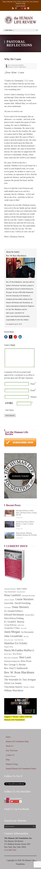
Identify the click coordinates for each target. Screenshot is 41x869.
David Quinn (7, 607)
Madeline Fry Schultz (15, 643)
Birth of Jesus (13, 67)
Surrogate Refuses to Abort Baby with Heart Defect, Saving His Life (26, 513)
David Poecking (23, 603)
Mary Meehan (17, 654)
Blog (4, 1)
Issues (8, 737)
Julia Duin (26, 636)
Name (32, 384)
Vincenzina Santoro (13, 687)
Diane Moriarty (20, 607)
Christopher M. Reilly (28, 595)
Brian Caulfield (12, 595)
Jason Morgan (12, 631)
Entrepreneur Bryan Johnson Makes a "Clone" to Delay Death (25, 524)
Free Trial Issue (12, 750)
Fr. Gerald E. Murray (14, 621)
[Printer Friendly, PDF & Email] (14, 72)
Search (23, 6)
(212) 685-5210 (10, 850)
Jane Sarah (23, 628)
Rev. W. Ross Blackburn (15, 65)
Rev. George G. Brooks (15, 664)
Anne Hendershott (10, 592)
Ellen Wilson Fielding (14, 618)
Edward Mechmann (14, 614)
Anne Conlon (22, 589)
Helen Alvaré (21, 625)
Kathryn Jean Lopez (8, 640)
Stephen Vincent (9, 676)
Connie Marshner (24, 599)
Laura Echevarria (18, 640)
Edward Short (29, 615)
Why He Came (12, 59)
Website (33, 397)
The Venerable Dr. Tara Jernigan (20, 679)
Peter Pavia (26, 661)
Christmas (22, 67)
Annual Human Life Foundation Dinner (21, 769)
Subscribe (10, 1)
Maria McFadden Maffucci (19, 650)
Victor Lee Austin (12, 683)
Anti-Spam (9, 410)
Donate (35, 1)
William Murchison (13, 690)
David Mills (9, 603)
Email (32, 390)
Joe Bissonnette (27, 632)
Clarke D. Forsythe (9, 599)
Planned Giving (20, 3)
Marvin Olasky (8, 654)
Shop (8, 760)
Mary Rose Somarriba (11, 658)
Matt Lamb (25, 657)
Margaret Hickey (8, 647)
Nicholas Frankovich (12, 661)
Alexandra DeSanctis (10, 589)
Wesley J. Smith (28, 687)
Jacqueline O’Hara (12, 628)
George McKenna (10, 625)
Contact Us (24, 1)
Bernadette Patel (21, 592)
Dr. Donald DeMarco (13, 611)
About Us (9, 746)
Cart (30, 1)
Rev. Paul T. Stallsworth (16, 668)
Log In (18, 6)
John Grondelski (13, 636)
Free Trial (17, 1)
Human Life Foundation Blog (17, 741)
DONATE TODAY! (20, 476)
